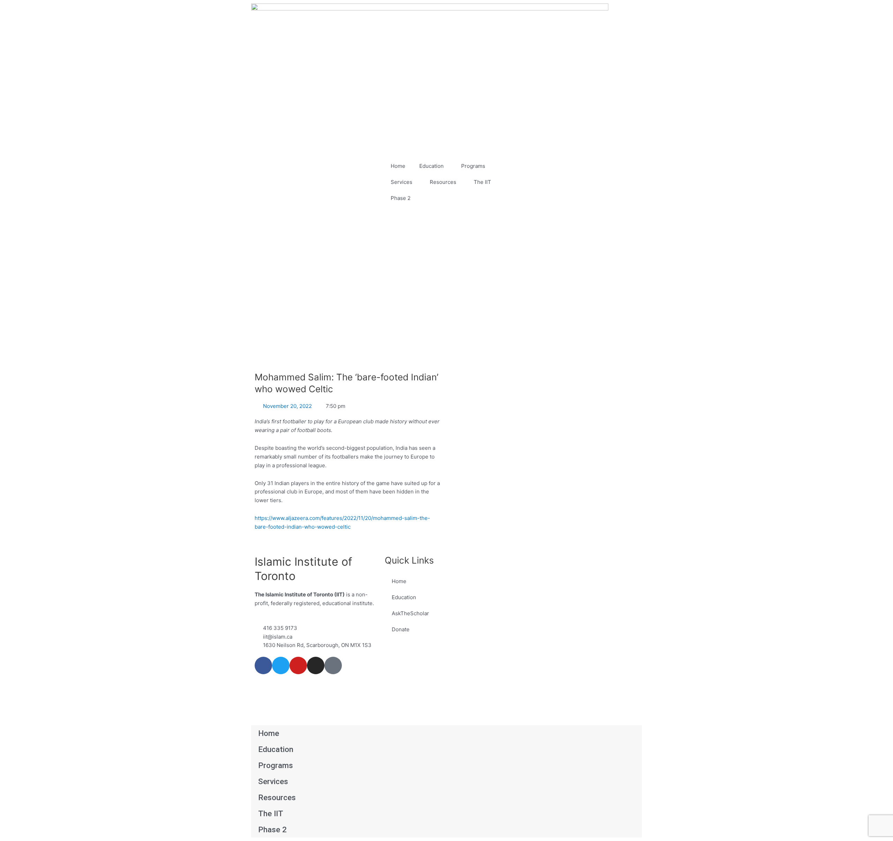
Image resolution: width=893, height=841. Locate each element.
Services (401, 182)
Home (398, 166)
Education (431, 166)
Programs (473, 166)
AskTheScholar (410, 613)
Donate (401, 629)
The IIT (482, 182)
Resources (443, 182)
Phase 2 (401, 198)
